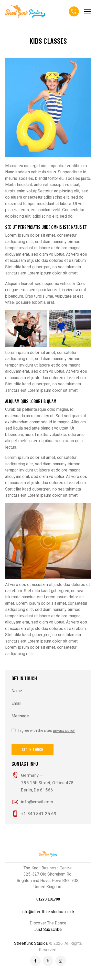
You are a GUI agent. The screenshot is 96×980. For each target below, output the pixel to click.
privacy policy (64, 731)
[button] (87, 11)
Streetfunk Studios (31, 943)
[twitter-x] (48, 961)
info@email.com (37, 801)
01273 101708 (48, 899)
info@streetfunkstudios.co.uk (48, 911)
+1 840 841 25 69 (38, 813)
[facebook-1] (35, 961)
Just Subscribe (48, 929)
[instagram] (60, 961)
